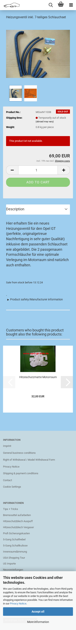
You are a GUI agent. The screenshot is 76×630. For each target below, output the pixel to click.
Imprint (7, 445)
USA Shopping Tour (14, 557)
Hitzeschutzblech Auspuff (18, 521)
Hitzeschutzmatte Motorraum (38, 377)
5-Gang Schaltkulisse (15, 545)
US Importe (9, 563)
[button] (12, 170)
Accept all (38, 611)
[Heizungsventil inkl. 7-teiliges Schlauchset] (38, 53)
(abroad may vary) (45, 121)
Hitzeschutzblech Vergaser (18, 527)
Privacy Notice (18, 603)
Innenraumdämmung (15, 551)
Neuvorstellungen (13, 569)
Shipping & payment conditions (20, 473)
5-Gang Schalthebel (14, 539)
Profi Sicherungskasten (16, 533)
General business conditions (19, 452)
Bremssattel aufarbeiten (17, 515)
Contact (7, 480)
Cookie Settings (12, 486)
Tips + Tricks (10, 509)
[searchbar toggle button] (51, 5)
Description (15, 209)
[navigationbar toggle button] (71, 5)
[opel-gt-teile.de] (10, 5)
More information (38, 622)
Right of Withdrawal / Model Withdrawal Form (29, 459)
